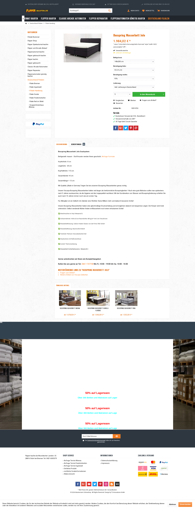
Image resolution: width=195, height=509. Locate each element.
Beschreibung (61, 144)
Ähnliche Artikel (62, 285)
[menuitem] (163, 10)
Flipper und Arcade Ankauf (37, 48)
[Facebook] (115, 128)
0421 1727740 (87, 264)
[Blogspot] (111, 484)
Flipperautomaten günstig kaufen (37, 75)
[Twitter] (125, 128)
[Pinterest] (131, 128)
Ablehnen (172, 504)
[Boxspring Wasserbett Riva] (126, 298)
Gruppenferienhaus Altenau (36, 106)
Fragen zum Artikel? (149, 100)
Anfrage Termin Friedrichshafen (75, 463)
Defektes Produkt (70, 468)
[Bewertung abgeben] (139, 38)
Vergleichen (119, 100)
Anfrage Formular (108, 156)
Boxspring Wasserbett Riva (126, 308)
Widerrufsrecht (69, 474)
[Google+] (120, 128)
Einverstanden (185, 504)
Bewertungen (77, 144)
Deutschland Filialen (36, 80)
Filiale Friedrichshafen (37, 98)
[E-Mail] (136, 128)
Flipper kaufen (33, 59)
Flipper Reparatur (34, 70)
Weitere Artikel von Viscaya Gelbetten (74, 275)
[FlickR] (117, 484)
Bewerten (119, 103)
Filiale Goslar (34, 94)
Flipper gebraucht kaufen (37, 56)
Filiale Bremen (34, 83)
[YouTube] (89, 484)
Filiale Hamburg (35, 91)
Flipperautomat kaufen (36, 52)
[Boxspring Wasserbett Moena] (70, 298)
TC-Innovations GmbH (118, 492)
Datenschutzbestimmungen (96, 440)
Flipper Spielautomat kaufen (38, 44)
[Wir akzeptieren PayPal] (38, 124)
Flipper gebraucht (34, 63)
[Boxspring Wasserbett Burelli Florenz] (98, 298)
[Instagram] (106, 484)
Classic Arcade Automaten (38, 67)
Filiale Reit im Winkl (36, 101)
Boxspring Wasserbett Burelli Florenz (98, 309)
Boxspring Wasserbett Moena (70, 308)
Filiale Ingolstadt (35, 87)
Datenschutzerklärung (109, 460)
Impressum (105, 463)
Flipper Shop (32, 41)
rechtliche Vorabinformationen (75, 471)
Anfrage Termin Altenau (72, 460)
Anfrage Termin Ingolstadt (73, 466)
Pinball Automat (33, 37)
